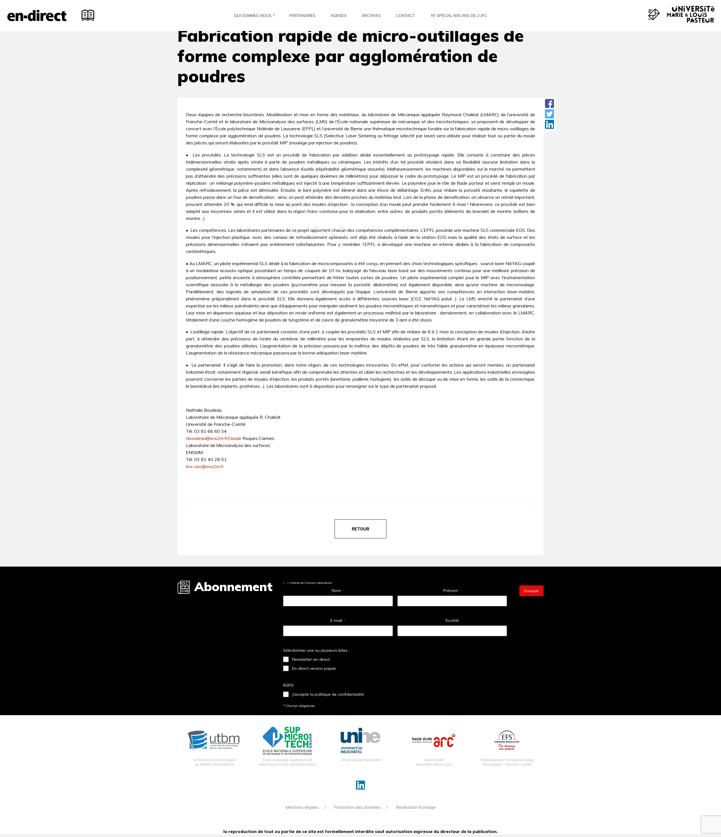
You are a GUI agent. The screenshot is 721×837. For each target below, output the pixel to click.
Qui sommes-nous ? (254, 15)
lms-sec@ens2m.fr (205, 466)
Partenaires (302, 15)
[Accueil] (36, 15)
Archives (371, 15)
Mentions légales (302, 807)
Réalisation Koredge (416, 807)
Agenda (338, 15)
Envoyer (531, 590)
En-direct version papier (314, 668)
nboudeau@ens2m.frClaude (213, 438)
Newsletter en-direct (311, 659)
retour (360, 529)
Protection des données (357, 807)
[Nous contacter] (654, 14)
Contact (405, 15)
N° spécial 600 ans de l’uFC (458, 15)
